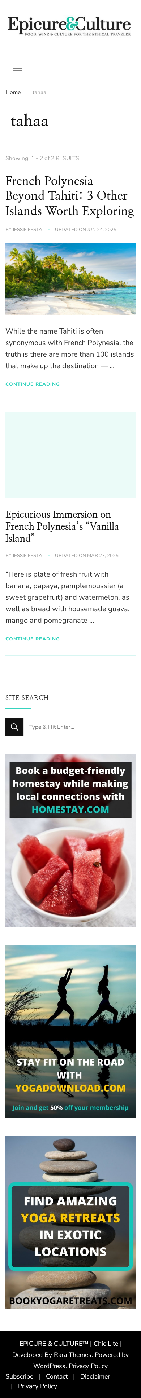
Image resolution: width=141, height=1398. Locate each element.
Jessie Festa (27, 229)
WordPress (49, 1366)
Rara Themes (72, 1354)
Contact (57, 1376)
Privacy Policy (88, 1366)
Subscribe (19, 1376)
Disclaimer (95, 1376)
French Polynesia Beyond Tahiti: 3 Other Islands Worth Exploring (69, 196)
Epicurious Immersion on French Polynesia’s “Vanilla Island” (62, 527)
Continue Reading (32, 384)
